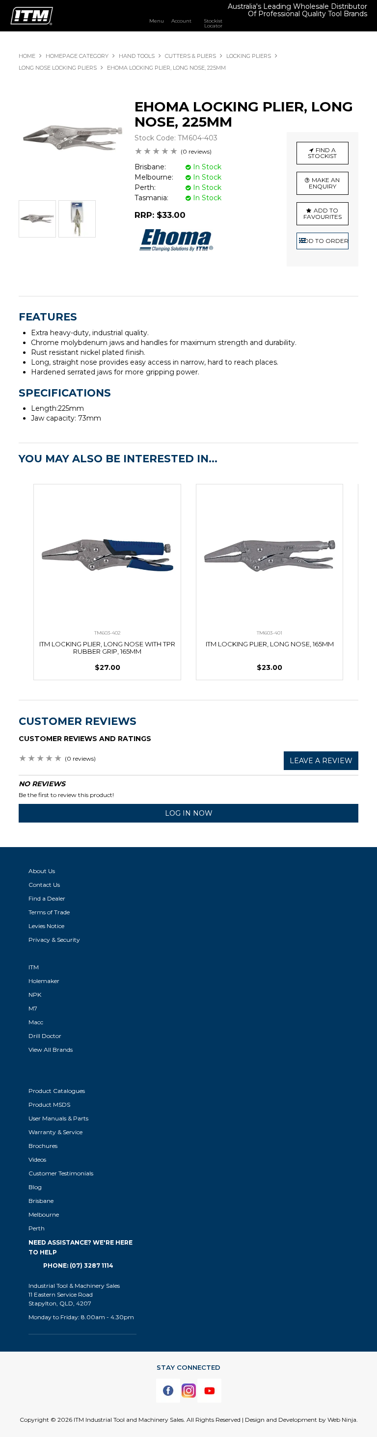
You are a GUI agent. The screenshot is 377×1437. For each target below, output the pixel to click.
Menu (156, 21)
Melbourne (43, 1214)
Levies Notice (46, 926)
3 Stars (156, 152)
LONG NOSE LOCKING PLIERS (58, 67)
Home (27, 56)
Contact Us (44, 884)
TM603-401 (269, 633)
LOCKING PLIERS (248, 56)
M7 (32, 1008)
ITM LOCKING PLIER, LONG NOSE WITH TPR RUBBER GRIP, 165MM (107, 647)
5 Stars (174, 152)
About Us (41, 871)
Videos (37, 1159)
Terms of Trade (49, 912)
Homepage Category (77, 56)
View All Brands (50, 1049)
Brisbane (41, 1200)
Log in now (189, 813)
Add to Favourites (322, 213)
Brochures (42, 1145)
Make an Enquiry (324, 183)
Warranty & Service (55, 1132)
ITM (33, 967)
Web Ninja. (342, 1419)
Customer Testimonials (60, 1173)
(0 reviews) (196, 151)
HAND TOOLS (137, 56)
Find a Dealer (46, 898)
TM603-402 (107, 633)
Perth (36, 1228)
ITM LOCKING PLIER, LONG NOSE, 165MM (270, 644)
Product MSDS (49, 1104)
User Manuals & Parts (58, 1118)
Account (181, 21)
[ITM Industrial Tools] (32, 15)
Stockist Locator (213, 23)
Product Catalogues (56, 1090)
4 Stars (165, 152)
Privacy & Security (54, 939)
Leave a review (321, 760)
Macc (35, 1022)
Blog (35, 1187)
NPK (34, 994)
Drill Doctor (44, 1035)
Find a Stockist (322, 153)
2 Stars (147, 152)
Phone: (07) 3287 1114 (78, 1265)
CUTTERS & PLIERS (190, 56)
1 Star (139, 152)
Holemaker (43, 981)
